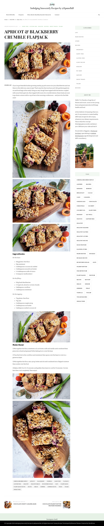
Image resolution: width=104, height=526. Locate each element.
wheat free (17, 489)
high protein (81, 245)
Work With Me (10, 14)
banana (80, 188)
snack (36, 486)
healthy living (82, 236)
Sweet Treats (54, 26)
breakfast (80, 193)
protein (92, 275)
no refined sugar (47, 484)
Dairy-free (25, 26)
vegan (66, 486)
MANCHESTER (79, 37)
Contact (57, 14)
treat (60, 486)
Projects (21, 14)
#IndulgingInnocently (20, 481)
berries (89, 188)
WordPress (91, 523)
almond (79, 184)
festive (79, 219)
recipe (30, 486)
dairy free (58, 481)
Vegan (61, 26)
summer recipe (52, 486)
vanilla (80, 292)
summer (42, 486)
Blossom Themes (76, 523)
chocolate (93, 201)
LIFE (76, 32)
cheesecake (81, 201)
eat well (89, 214)
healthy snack (35, 484)
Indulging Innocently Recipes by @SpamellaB (52, 8)
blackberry (40, 481)
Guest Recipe (80, 62)
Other (77, 41)
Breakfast (79, 49)
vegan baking (82, 297)
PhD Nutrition (82, 271)
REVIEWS (78, 88)
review (87, 279)
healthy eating (82, 232)
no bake (92, 253)
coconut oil (81, 210)
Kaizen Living (82, 249)
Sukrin (87, 284)
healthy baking (83, 227)
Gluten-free (33, 26)
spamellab (7, 85)
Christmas (80, 206)
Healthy (40, 26)
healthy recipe (82, 240)
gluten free (17, 484)
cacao (90, 193)
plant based (64, 484)
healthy (26, 484)
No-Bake (79, 71)
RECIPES (46, 26)
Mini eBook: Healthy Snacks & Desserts (39, 14)
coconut (91, 206)
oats (56, 484)
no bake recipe (82, 258)
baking (88, 184)
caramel (87, 197)
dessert (79, 214)
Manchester (81, 253)
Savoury (79, 75)
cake (78, 197)
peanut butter (82, 266)
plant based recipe (19, 486)
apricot (32, 481)
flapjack (65, 481)
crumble (49, 481)
